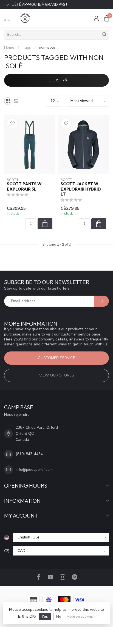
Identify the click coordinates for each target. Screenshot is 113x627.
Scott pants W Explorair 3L (24, 186)
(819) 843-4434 (29, 454)
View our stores (56, 375)
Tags (26, 47)
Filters (53, 80)
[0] (106, 18)
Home (9, 47)
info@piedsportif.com (34, 469)
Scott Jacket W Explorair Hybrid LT (81, 189)
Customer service (56, 358)
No (58, 616)
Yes (45, 616)
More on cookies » (81, 616)
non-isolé (47, 47)
